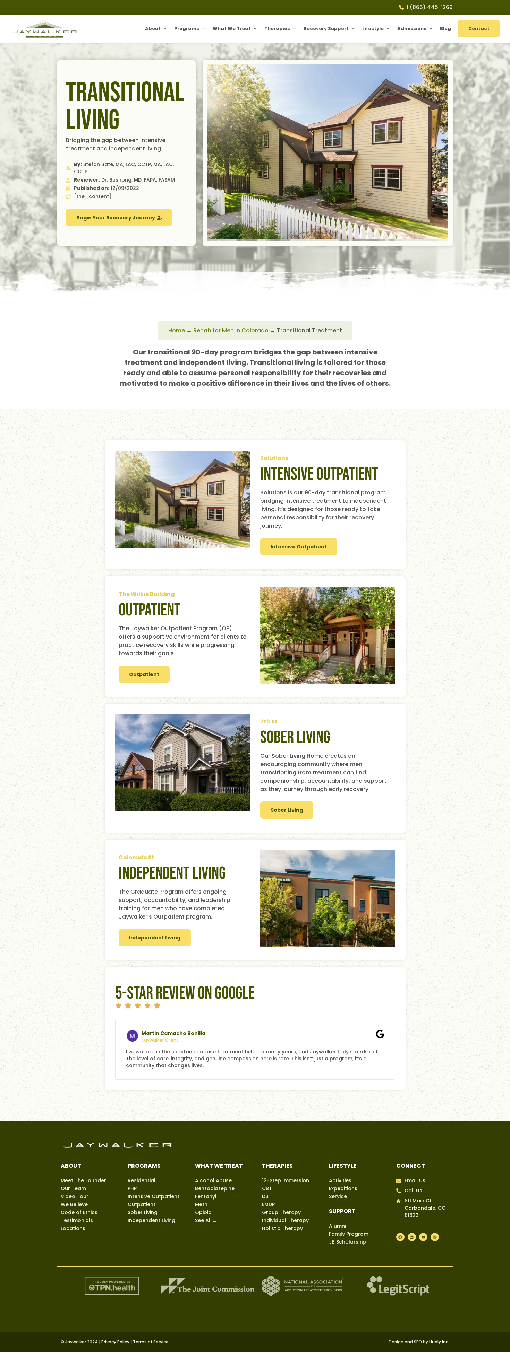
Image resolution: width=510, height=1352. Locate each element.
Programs (186, 28)
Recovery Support (326, 28)
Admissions (411, 28)
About (153, 28)
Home (176, 330)
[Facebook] (400, 1237)
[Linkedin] (412, 1237)
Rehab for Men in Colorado (231, 330)
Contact (479, 28)
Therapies (277, 28)
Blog (445, 28)
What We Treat (232, 28)
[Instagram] (435, 1237)
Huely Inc (438, 1342)
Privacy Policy (115, 1342)
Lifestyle (373, 28)
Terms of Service (151, 1342)
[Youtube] (423, 1237)
